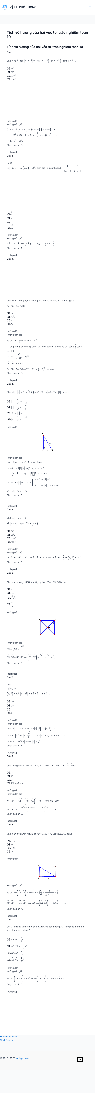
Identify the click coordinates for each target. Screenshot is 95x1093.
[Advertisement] (47, 101)
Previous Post (8, 955)
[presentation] (13, 59)
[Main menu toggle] (90, 7)
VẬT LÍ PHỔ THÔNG (23, 7)
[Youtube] (80, 979)
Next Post (6, 959)
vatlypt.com (22, 977)
